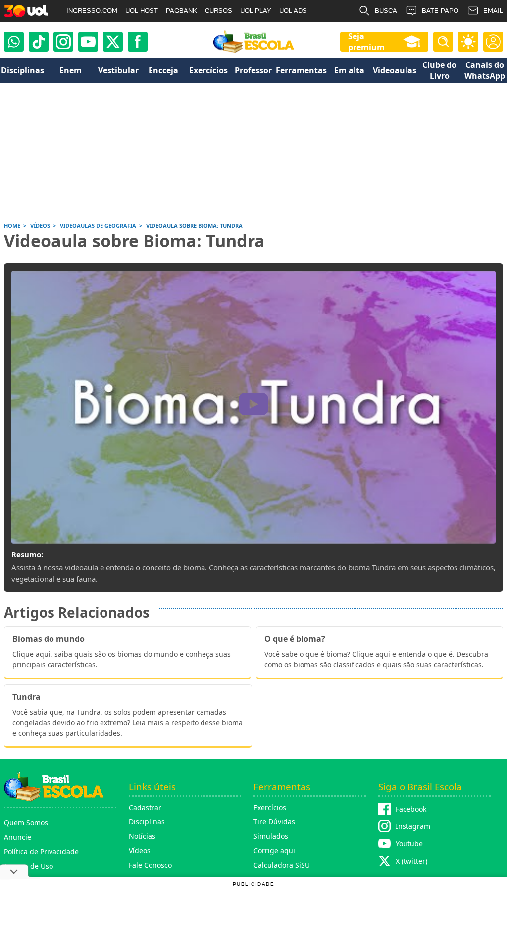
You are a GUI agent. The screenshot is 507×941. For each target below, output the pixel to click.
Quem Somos (26, 822)
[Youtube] (88, 42)
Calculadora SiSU (282, 865)
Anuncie (17, 837)
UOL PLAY (255, 10)
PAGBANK (181, 10)
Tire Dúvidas (274, 821)
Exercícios (270, 807)
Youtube (409, 843)
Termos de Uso (28, 866)
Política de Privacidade (41, 851)
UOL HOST (141, 10)
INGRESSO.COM (91, 10)
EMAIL (493, 10)
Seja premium (366, 42)
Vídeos (140, 850)
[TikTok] (39, 42)
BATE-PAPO (440, 10)
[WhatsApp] (14, 42)
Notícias (142, 836)
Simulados (271, 836)
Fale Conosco (150, 865)
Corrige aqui (274, 850)
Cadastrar (145, 807)
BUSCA (386, 10)
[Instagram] (63, 42)
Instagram (413, 826)
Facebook (411, 809)
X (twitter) (411, 861)
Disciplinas (147, 821)
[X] (113, 42)
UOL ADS (293, 10)
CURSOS (218, 10)
